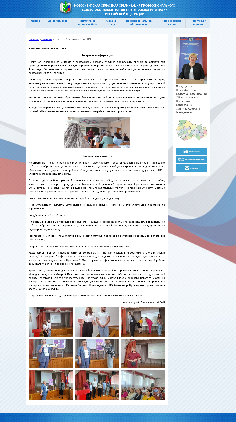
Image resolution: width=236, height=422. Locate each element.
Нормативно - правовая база (87, 23)
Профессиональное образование (139, 23)
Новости (46, 39)
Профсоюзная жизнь (171, 23)
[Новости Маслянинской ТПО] (51, 335)
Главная (35, 21)
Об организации (58, 21)
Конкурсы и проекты (198, 23)
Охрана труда (111, 23)
